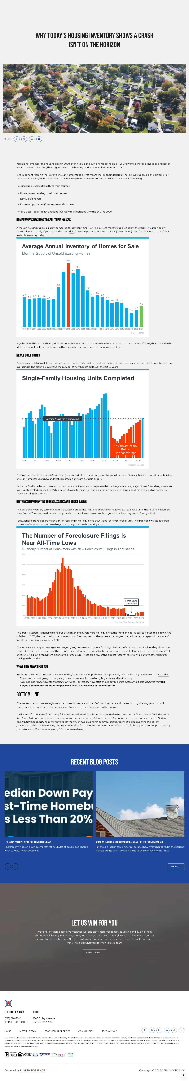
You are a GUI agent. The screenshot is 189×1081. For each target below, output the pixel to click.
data (71, 231)
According (163, 674)
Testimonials (109, 1031)
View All (176, 866)
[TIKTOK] (181, 1030)
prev (8, 866)
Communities (86, 1031)
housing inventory (59, 211)
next (15, 866)
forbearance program (112, 636)
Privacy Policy (173, 1070)
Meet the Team (28, 1031)
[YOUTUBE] (166, 1030)
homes (68, 703)
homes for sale (75, 175)
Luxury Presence (32, 1070)
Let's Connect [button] (94, 952)
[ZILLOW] (174, 1030)
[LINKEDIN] (159, 1030)
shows (53, 367)
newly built (84, 363)
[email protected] (16, 1022)
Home (8, 1031)
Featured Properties (57, 1031)
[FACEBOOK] (144, 1030)
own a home (97, 164)
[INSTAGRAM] (152, 1030)
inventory (32, 235)
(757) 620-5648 (13, 1018)
